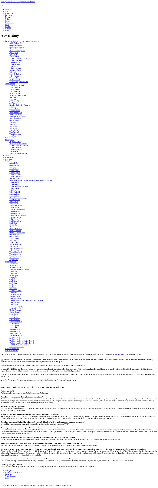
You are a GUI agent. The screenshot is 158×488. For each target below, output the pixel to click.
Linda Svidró (13, 66)
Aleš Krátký (13, 167)
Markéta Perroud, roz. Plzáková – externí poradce (26, 300)
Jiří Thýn (12, 285)
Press (7, 25)
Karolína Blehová (15, 291)
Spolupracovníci (10, 262)
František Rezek (14, 194)
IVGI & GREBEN (15, 97)
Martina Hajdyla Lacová (17, 116)
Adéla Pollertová (15, 43)
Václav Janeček (14, 80)
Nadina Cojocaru (15, 310)
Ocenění (8, 155)
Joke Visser (13, 289)
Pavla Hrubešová (15, 74)
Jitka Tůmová (14, 207)
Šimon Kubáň (14, 130)
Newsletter (8, 470)
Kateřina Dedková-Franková (19, 146)
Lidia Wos (12, 107)
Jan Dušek (13, 279)
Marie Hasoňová (15, 298)
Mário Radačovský (15, 68)
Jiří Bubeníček (14, 101)
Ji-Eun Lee (13, 99)
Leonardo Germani (15, 217)
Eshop (7, 30)
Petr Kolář (12, 240)
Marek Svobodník (15, 113)
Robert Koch (13, 242)
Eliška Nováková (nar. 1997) (19, 186)
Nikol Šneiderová (15, 118)
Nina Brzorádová (15, 70)
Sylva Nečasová (14, 76)
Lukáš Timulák (14, 111)
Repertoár (8, 15)
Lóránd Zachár (14, 109)
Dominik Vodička (15, 178)
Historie (8, 27)
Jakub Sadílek (14, 204)
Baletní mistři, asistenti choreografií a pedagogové (22, 41)
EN (5, 6)
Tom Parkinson (14, 329)
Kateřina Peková (15, 147)
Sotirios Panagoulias (16, 248)
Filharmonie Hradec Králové (19, 269)
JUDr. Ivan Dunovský (12, 138)
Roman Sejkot (14, 325)
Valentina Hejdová (15, 335)
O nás (7, 11)
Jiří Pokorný (13, 103)
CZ (2, 6)
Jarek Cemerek (14, 57)
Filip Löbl (12, 190)
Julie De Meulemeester (17, 209)
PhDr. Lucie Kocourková (18, 153)
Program (8, 17)
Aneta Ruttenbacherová (17, 47)
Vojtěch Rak (13, 260)
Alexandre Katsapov (16, 45)
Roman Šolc (13, 327)
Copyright (8, 474)
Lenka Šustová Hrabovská (18, 215)
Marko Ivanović (14, 302)
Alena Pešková (14, 87)
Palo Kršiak (13, 72)
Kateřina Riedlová (15, 60)
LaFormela (13, 293)
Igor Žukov (13, 55)
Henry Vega (13, 275)
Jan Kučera (13, 281)
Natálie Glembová (15, 227)
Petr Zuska (13, 126)
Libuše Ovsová (14, 64)
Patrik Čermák (14, 238)
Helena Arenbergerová (17, 51)
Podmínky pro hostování (13, 472)
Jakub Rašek (13, 202)
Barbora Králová (15, 175)
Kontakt (8, 29)
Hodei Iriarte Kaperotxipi (18, 198)
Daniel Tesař (13, 265)
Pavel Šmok (13, 124)
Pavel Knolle (13, 316)
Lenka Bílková (14, 211)
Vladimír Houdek (15, 337)
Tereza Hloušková (15, 252)
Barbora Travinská (15, 176)
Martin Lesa (13, 304)
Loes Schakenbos (15, 294)
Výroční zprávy (10, 476)
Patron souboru (10, 157)
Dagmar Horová (15, 142)
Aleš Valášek (13, 264)
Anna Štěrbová (14, 91)
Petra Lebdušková (15, 322)
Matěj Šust (13, 223)
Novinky (8, 9)
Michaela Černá (14, 151)
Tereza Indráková (15, 78)
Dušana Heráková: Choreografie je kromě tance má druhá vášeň (31, 180)
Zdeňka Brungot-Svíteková (18, 82)
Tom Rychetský (14, 132)
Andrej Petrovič (14, 89)
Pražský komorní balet (8, 2)
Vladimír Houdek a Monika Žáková (21, 341)
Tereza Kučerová (15, 254)
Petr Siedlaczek (14, 320)
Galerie (7, 19)
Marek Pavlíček (14, 296)
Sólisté (7, 161)
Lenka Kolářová (15, 62)
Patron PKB (9, 13)
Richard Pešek (14, 324)
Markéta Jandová (15, 221)
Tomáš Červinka (15, 256)
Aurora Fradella (14, 171)
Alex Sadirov (13, 169)
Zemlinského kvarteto (16, 347)
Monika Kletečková (16, 308)
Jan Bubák (13, 277)
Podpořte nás (9, 23)
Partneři (7, 21)
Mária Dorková (14, 219)
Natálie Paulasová (15, 229)
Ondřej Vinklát (14, 120)
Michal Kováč (14, 225)
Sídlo (7, 478)
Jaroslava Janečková (16, 205)
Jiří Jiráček (13, 283)
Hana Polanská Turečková (18, 49)
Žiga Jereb (13, 136)
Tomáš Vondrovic (15, 333)
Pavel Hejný (13, 314)
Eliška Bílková (14, 182)
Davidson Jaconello (16, 267)
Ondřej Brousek (14, 312)
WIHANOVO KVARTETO (19, 345)
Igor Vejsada (13, 53)
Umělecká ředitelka (11, 351)
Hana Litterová (14, 93)
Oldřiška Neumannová (17, 233)
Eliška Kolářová (14, 184)
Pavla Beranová (14, 318)
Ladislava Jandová (15, 149)
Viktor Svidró (14, 258)
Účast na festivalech (12, 349)
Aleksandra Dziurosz (16, 86)
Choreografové (10, 84)
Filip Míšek (13, 271)
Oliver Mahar (14, 235)
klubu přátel (120, 354)
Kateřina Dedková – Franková (19, 58)
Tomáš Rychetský (15, 134)
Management (9, 140)
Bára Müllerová (14, 173)
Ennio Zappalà (14, 188)
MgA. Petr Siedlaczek (16, 306)
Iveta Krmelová (14, 200)
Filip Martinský (14, 192)
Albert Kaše (13, 163)
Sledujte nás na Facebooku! (25, 2)
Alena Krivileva (14, 165)
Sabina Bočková (15, 244)
